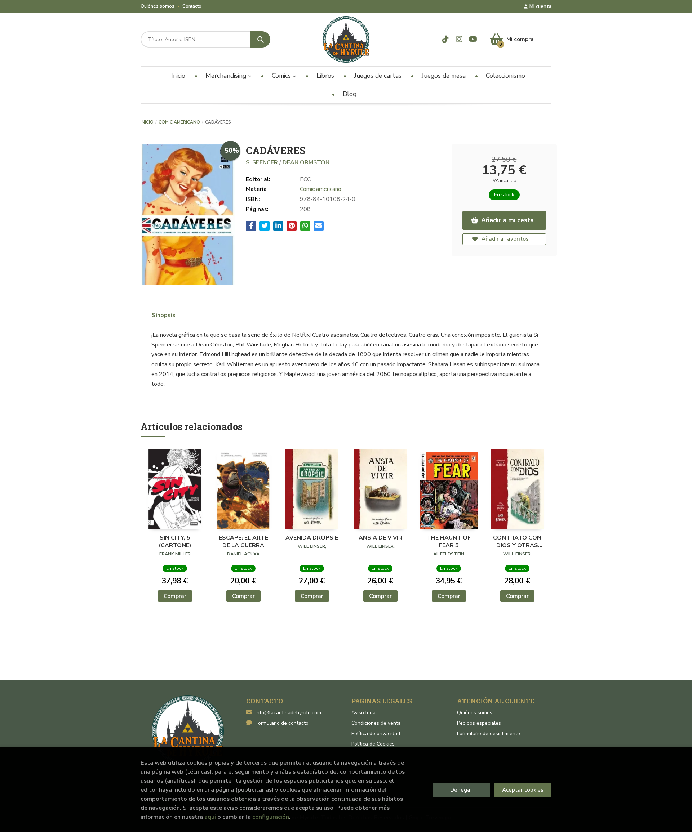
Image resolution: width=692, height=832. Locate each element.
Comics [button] (282, 75)
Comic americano (179, 122)
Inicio (147, 122)
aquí (210, 817)
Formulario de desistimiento (488, 733)
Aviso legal (364, 712)
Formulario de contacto (282, 723)
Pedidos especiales (479, 723)
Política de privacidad (375, 733)
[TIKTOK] (446, 39)
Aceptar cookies (523, 789)
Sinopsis (164, 315)
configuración (270, 817)
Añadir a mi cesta (507, 220)
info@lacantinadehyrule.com (288, 712)
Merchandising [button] (226, 75)
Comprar (175, 596)
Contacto (191, 6)
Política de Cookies (373, 744)
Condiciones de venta (376, 723)
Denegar (461, 789)
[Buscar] (260, 39)
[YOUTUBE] (473, 39)
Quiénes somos (157, 6)
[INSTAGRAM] (459, 39)
